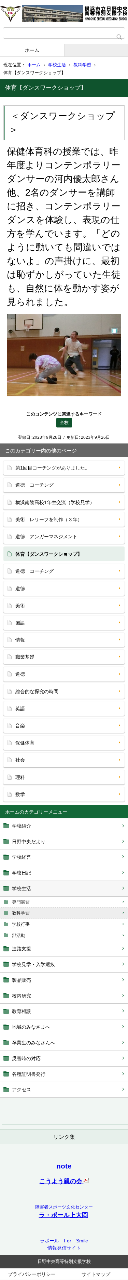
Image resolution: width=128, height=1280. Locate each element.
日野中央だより (28, 841)
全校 (64, 422)
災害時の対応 (26, 1058)
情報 (20, 640)
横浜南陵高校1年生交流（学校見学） (55, 502)
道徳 (20, 588)
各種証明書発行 (28, 1074)
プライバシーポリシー (32, 1274)
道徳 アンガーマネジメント (46, 536)
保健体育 (24, 742)
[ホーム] (64, 13)
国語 (20, 622)
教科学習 (82, 64)
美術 (20, 605)
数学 (20, 794)
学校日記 (21, 872)
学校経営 (21, 857)
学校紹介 (21, 826)
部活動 (18, 935)
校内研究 (21, 996)
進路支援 (21, 948)
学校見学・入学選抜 (33, 964)
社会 (20, 760)
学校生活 (57, 64)
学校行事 (21, 924)
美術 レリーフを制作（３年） (48, 519)
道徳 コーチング (34, 485)
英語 (20, 708)
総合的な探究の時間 (36, 691)
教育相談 (21, 1011)
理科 (20, 777)
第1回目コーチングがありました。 (52, 468)
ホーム (32, 50)
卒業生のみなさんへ (33, 1042)
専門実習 (21, 902)
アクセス (21, 1089)
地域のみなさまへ (31, 1027)
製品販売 (21, 980)
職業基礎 (24, 657)
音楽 (20, 725)
